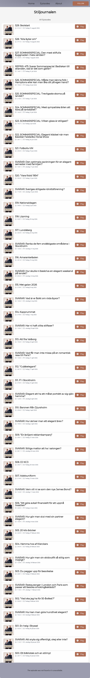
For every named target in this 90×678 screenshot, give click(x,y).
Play (82, 26)
